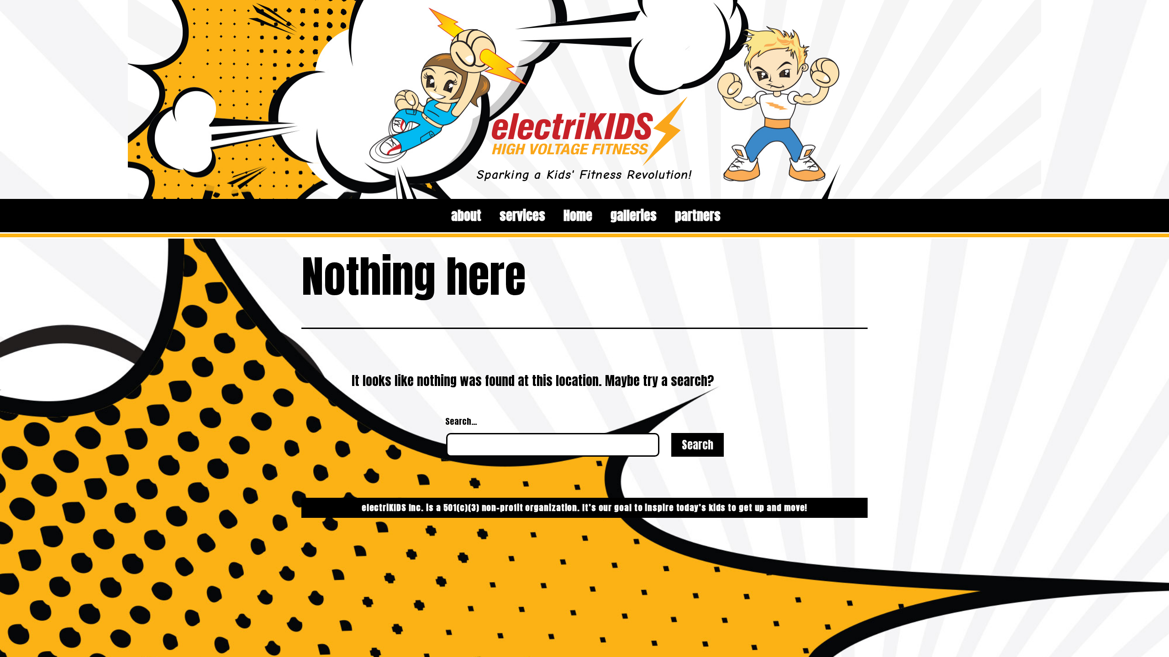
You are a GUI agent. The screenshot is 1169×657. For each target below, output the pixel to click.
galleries (634, 215)
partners (698, 215)
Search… (461, 421)
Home (577, 215)
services (522, 215)
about (466, 215)
